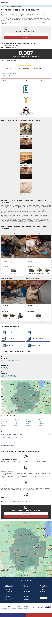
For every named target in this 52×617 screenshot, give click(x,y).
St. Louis (26, 596)
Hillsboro (3, 417)
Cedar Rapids (8, 583)
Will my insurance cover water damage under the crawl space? (12, 434)
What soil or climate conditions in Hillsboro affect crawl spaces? (13, 442)
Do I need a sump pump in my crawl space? (9, 437)
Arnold (15, 425)
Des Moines (43, 583)
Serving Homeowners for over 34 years (9, 45)
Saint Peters (16, 417)
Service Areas (7, 6)
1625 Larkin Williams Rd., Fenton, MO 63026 (10, 360)
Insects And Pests (24, 194)
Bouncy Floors (23, 150)
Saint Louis (3, 419)
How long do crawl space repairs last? (8, 445)
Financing (18, 606)
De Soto (28, 423)
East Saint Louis (17, 419)
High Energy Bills (24, 136)
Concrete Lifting (26, 608)
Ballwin (3, 425)
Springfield (8, 596)
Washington (28, 425)
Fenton (15, 423)
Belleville (3, 423)
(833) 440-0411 (4, 367)
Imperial (28, 417)
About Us (2, 606)
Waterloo (41, 417)
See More (3, 23)
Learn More (13, 274)
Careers (9, 606)
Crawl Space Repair (20, 608)
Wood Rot (22, 180)
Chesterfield (16, 421)
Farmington (28, 421)
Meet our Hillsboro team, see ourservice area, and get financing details (9, 376)
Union (40, 421)
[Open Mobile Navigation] (49, 2)
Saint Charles (4, 421)
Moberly (43, 589)
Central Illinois (26, 583)
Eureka (40, 425)
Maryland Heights (42, 419)
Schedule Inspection (26, 37)
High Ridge (41, 423)
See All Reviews (6, 75)
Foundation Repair (4, 608)
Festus (27, 419)
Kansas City (8, 589)
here (11, 368)
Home (2, 6)
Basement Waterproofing (12, 608)
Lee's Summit (26, 589)
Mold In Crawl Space (24, 165)
